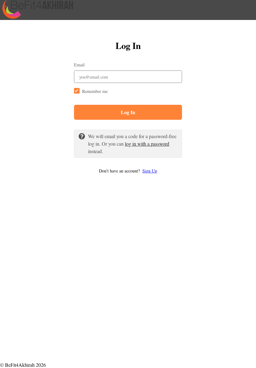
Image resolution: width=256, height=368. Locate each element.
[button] (128, 171)
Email (79, 65)
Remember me (95, 91)
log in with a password (147, 143)
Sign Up (149, 171)
